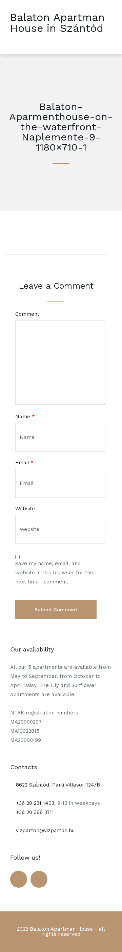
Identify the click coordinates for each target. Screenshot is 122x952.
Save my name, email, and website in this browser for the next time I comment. (54, 572)
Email (24, 462)
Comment (27, 314)
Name (25, 416)
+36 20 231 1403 (34, 803)
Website (25, 508)
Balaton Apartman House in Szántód (57, 23)
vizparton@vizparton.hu (44, 830)
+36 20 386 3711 (34, 812)
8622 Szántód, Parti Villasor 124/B (57, 785)
